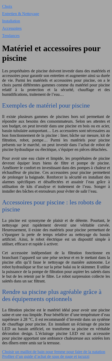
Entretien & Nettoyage (20, 13)
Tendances (11, 35)
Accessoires (12, 28)
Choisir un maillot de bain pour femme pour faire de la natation (53, 352)
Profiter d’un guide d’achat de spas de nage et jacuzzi (45, 356)
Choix (7, 6)
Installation (11, 21)
